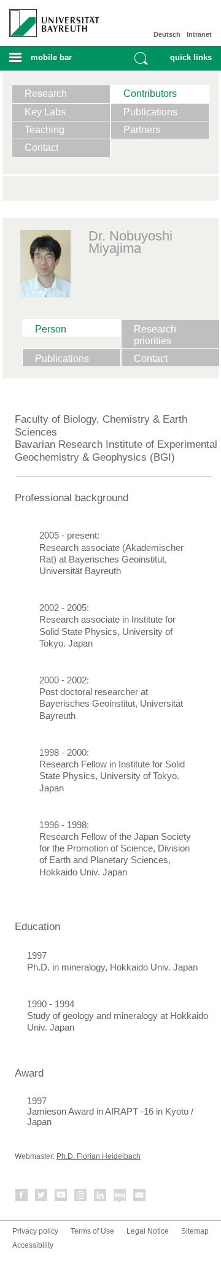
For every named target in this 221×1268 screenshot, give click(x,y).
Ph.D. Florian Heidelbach (98, 1156)
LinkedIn (100, 1197)
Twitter (41, 1197)
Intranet (199, 34)
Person (50, 329)
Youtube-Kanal (61, 1197)
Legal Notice (147, 1231)
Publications (150, 112)
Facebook (22, 1197)
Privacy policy (35, 1231)
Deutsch (166, 34)
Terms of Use (92, 1231)
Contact (41, 147)
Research (46, 93)
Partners (141, 130)
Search (141, 58)
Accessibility (32, 1245)
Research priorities (155, 335)
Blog (120, 1197)
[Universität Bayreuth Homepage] (49, 18)
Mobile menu (48, 61)
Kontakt (140, 1197)
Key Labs (45, 112)
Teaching (44, 130)
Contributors (150, 93)
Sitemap (195, 1231)
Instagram (81, 1197)
